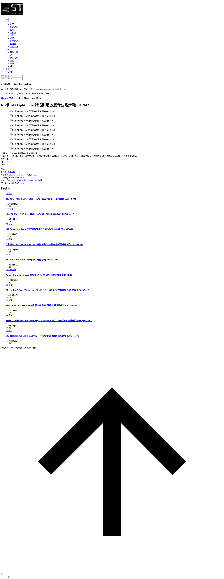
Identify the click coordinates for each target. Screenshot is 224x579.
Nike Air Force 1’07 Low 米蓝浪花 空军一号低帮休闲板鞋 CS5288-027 (40, 214)
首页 (7, 19)
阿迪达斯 (14, 27)
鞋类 (7, 21)
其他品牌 (14, 47)
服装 (7, 49)
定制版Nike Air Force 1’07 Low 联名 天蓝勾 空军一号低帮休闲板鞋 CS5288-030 (44, 244)
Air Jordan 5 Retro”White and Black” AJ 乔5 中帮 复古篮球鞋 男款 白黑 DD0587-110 (47, 290)
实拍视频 (9, 72)
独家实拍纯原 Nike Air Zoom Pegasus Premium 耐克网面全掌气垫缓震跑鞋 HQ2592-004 (49, 320)
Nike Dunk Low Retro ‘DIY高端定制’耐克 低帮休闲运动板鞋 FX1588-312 (41, 305)
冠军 (12, 63)
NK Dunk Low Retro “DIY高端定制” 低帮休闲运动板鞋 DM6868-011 (39, 229)
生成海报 (11, 172)
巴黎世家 (14, 41)
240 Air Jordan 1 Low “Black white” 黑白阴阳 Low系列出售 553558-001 (41, 199)
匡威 (12, 30)
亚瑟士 (13, 44)
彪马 (12, 38)
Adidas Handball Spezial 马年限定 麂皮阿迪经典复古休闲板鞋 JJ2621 (40, 275)
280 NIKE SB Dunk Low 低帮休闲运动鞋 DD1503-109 (32, 259)
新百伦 (13, 33)
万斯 (12, 35)
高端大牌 (14, 52)
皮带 (7, 69)
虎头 (12, 66)
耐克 (12, 24)
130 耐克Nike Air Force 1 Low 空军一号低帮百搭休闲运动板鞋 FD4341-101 (42, 336)
